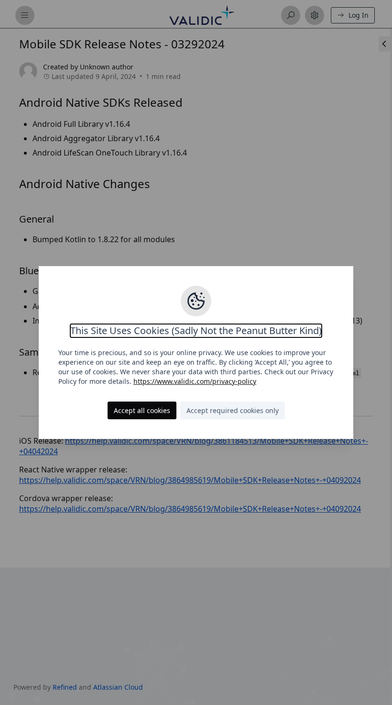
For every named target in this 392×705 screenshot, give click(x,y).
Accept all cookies (142, 410)
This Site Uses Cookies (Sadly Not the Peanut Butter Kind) (196, 330)
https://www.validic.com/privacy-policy (194, 381)
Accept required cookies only (232, 410)
